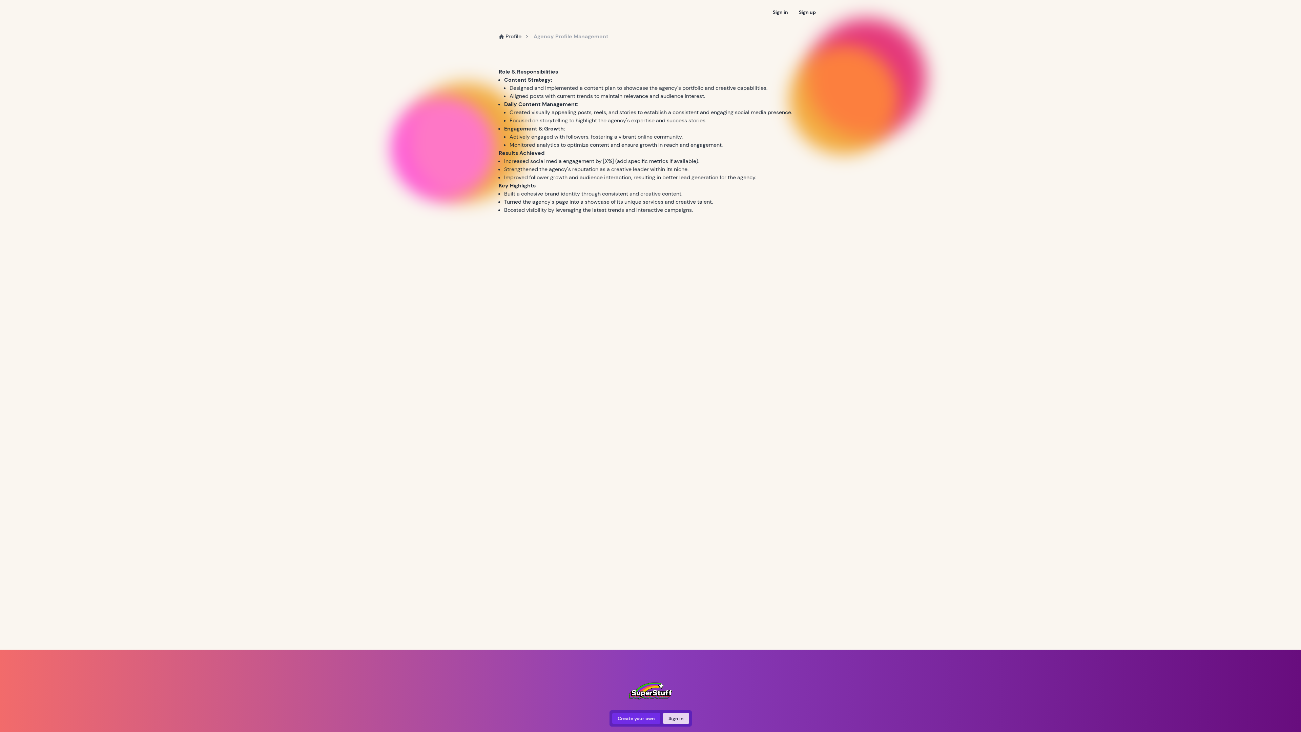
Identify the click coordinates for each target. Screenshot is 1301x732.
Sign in (780, 12)
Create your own (636, 718)
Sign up (807, 12)
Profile (513, 36)
